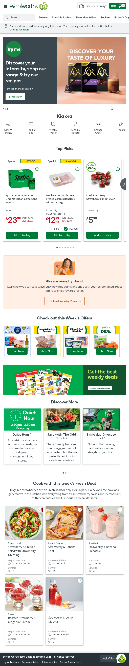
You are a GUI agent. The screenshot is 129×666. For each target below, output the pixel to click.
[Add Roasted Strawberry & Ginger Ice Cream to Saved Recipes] (39, 580)
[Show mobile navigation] (6, 5)
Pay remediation (30, 662)
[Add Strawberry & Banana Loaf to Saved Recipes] (79, 509)
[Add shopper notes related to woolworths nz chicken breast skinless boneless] (77, 169)
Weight (55, 228)
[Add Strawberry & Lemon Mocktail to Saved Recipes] (79, 580)
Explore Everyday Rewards (64, 301)
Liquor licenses (11, 662)
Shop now (15, 96)
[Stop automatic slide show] (112, 109)
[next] (123, 184)
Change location (19, 29)
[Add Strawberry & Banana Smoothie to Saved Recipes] (120, 509)
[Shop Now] (17, 341)
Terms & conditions (70, 662)
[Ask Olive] (121, 659)
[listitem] (63, 473)
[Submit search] (6, 17)
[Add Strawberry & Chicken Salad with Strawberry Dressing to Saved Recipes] (39, 509)
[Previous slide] (118, 109)
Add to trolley (21, 235)
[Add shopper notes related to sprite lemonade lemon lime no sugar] (37, 169)
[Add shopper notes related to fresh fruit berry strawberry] (117, 169)
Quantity (73, 228)
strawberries (30, 490)
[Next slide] (123, 109)
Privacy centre (49, 662)
